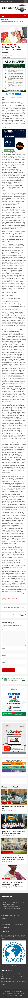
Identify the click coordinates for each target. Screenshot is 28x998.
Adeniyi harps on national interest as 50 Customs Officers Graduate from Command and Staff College (13, 857)
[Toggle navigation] (3, 16)
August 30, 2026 (6, 810)
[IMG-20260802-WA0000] (14, 129)
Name (4, 648)
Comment (5, 630)
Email (4, 655)
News (15, 44)
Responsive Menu (25, 1)
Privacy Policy (6, 993)
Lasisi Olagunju (6, 600)
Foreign (5, 803)
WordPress (19, 995)
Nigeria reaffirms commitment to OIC (10, 974)
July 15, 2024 (5, 55)
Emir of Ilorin (8, 598)
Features (5, 44)
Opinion (9, 878)
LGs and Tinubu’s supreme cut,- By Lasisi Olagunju (13, 614)
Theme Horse (20, 993)
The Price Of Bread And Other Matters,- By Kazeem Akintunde (14, 608)
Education (5, 827)
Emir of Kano (15, 598)
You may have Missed (10, 787)
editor (11, 55)
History (10, 44)
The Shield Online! (17, 991)
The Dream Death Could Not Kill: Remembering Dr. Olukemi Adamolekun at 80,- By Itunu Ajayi (13, 884)
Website (4, 662)
